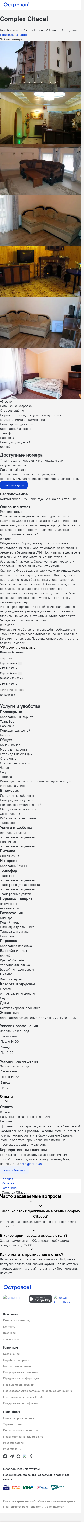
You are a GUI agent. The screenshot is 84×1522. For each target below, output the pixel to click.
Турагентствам (12, 1424)
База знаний (11, 1354)
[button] (40, 66)
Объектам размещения (18, 1418)
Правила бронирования (18, 1385)
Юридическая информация (21, 1378)
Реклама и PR (12, 1449)
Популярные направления (20, 1372)
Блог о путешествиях (17, 1366)
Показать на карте (13, 35)
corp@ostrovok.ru (33, 1164)
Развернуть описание (19, 647)
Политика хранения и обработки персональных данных (40, 1501)
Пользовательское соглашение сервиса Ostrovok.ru (37, 1391)
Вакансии (9, 1333)
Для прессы (11, 1339)
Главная (7, 1179)
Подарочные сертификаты (20, 1403)
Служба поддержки (16, 1360)
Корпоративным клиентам (20, 1430)
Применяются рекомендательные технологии (33, 1506)
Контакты (9, 1326)
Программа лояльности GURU (23, 1397)
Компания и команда (17, 1320)
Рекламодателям (14, 1443)
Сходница (9, 1188)
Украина (8, 1183)
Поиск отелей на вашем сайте (23, 1436)
